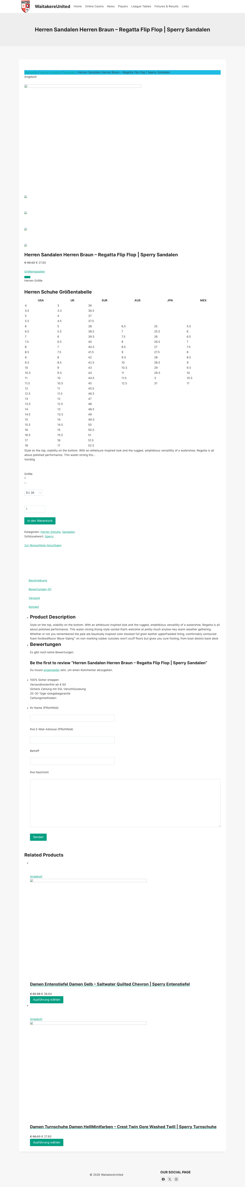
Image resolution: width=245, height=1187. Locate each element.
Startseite (31, 72)
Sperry (49, 536)
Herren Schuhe (50, 72)
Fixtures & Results (166, 6)
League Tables (141, 6)
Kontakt (34, 607)
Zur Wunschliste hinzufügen (43, 545)
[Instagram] (176, 1179)
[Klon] (27, 277)
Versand (34, 598)
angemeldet (52, 670)
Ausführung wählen (46, 999)
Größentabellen (34, 271)
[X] (169, 1179)
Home (78, 6)
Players (123, 6)
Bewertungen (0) (40, 589)
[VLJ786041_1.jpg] (122, 132)
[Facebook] (163, 1179)
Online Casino (94, 6)
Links (185, 6)
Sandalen (69, 72)
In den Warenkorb (39, 520)
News (111, 6)
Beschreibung (38, 580)
